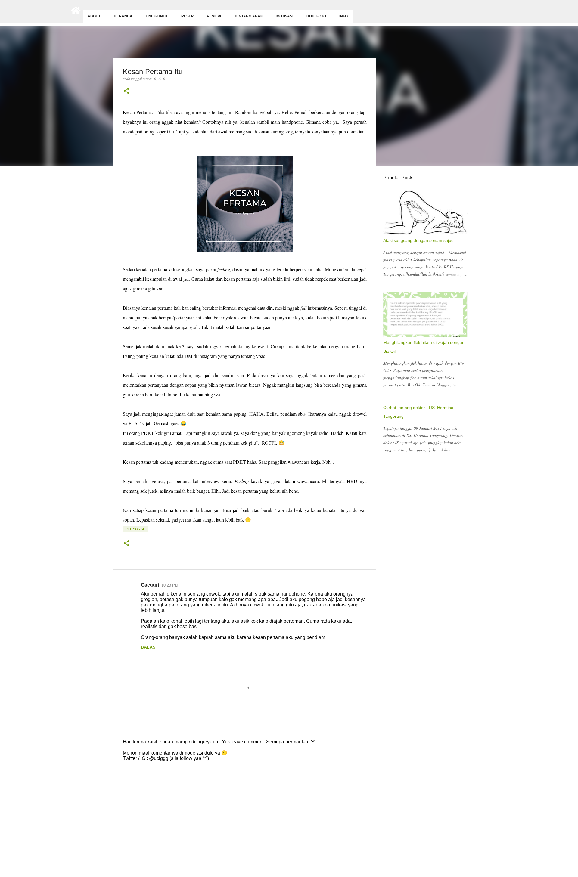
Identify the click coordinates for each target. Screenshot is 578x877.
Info (343, 16)
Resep (187, 16)
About (94, 16)
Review (214, 16)
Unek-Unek (157, 16)
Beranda (123, 16)
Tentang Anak (248, 16)
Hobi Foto (316, 16)
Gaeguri (150, 584)
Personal (135, 529)
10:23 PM (169, 585)
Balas (148, 647)
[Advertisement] (180, 830)
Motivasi (284, 16)
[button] (126, 91)
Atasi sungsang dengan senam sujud (418, 240)
